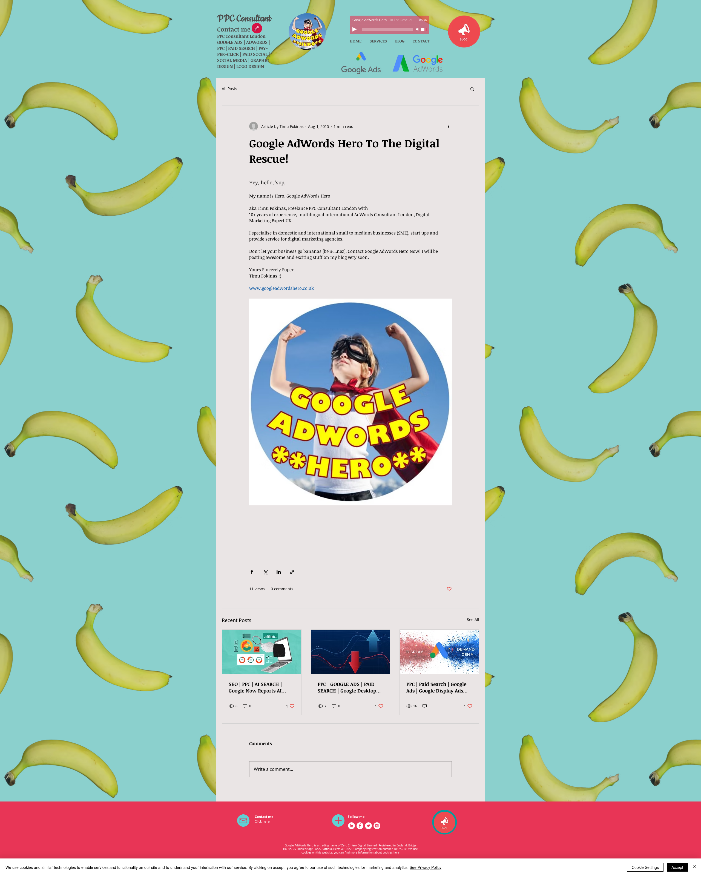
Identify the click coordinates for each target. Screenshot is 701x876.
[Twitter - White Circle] (368, 825)
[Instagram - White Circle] (377, 825)
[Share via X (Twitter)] (265, 571)
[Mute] (418, 29)
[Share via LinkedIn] (278, 571)
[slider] (424, 29)
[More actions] (448, 126)
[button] (472, 89)
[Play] (354, 29)
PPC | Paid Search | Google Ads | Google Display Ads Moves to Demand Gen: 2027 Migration (436, 687)
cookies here (391, 852)
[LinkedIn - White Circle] (351, 825)
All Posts (229, 88)
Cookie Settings (645, 867)
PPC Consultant (244, 19)
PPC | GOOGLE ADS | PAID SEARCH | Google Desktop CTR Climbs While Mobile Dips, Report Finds (347, 687)
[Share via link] (292, 571)
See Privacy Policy (425, 867)
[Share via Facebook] (251, 571)
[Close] (694, 867)
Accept (677, 867)
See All (473, 619)
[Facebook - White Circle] (360, 825)
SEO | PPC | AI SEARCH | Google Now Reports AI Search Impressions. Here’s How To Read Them (260, 687)
